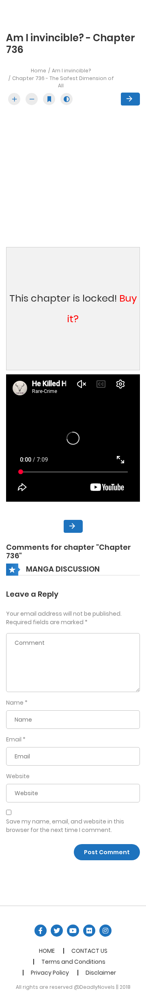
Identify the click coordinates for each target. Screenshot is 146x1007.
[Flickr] (89, 931)
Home (38, 70)
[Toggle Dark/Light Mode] (66, 99)
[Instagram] (105, 931)
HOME (47, 951)
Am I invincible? (71, 70)
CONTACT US (89, 951)
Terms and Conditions (73, 962)
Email (13, 739)
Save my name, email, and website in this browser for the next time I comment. (65, 825)
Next (130, 99)
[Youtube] (73, 931)
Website (18, 776)
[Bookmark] (49, 99)
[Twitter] (57, 931)
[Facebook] (40, 931)
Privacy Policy (50, 973)
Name (15, 703)
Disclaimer (101, 973)
